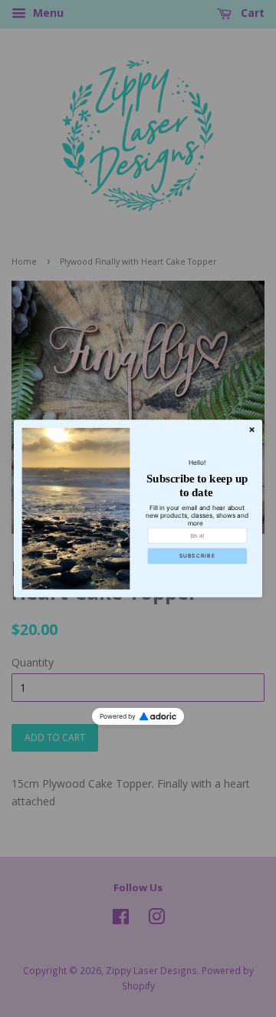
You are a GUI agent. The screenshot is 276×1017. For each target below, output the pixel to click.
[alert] (138, 508)
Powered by (118, 716)
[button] (197, 556)
